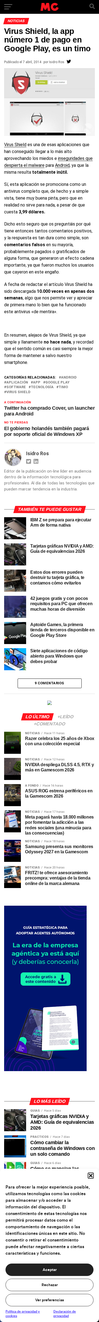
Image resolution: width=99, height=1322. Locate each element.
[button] (91, 1175)
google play (57, 382)
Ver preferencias (49, 1300)
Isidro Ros (56, 62)
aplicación (17, 382)
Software (16, 387)
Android (62, 165)
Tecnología (42, 387)
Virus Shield (15, 144)
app (36, 382)
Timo (63, 387)
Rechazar (50, 1285)
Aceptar (50, 1270)
